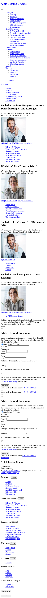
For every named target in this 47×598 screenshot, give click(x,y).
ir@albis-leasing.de (8, 260)
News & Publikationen (18, 56)
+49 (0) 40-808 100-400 (11, 471)
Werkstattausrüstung (17, 45)
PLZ (2, 359)
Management (14, 70)
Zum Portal (9, 80)
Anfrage (4, 365)
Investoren (9, 50)
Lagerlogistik (15, 41)
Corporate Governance (18, 60)
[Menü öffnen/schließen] (2, 9)
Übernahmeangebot (17, 64)
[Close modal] (2, 390)
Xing (7, 571)
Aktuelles (8, 66)
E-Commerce (15, 27)
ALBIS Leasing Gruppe (14, 316)
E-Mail (3, 351)
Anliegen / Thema (7, 361)
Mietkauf (13, 17)
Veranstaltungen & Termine (20, 58)
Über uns (8, 68)
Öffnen (14, 477)
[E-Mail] (4, 326)
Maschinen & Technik (18, 43)
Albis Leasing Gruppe (14, 3)
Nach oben (5, 458)
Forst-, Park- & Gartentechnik (20, 33)
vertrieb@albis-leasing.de (10, 473)
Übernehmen (6, 591)
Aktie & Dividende (17, 54)
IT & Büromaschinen (17, 39)
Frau (5, 344)
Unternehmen (15, 52)
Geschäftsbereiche (12, 29)
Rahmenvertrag (15, 21)
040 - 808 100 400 (29, 388)
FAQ (7, 78)
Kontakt (13, 76)
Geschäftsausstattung (17, 37)
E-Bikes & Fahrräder (17, 31)
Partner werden (10, 47)
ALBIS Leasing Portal (18, 23)
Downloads (14, 74)
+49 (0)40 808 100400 (9, 201)
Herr (10, 344)
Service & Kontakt (17, 62)
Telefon (3, 354)
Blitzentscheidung (16, 25)
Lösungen (9, 12)
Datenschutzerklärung (9, 382)
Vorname (4, 346)
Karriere (13, 72)
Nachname (5, 349)
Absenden (5, 386)
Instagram (9, 577)
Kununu (8, 573)
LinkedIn (8, 575)
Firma (3, 356)
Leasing (13, 15)
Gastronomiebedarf (17, 35)
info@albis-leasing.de (25, 143)
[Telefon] (2, 326)
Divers (17, 344)
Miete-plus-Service (17, 19)
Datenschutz (9, 587)
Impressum (9, 585)
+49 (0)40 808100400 (9, 143)
